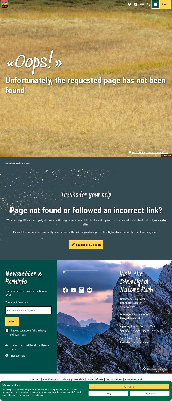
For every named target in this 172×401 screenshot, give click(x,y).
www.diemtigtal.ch (14, 163)
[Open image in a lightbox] (80, 276)
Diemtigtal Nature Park (157, 368)
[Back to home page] (4, 4)
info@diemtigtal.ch (131, 318)
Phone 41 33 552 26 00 (134, 314)
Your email (16, 302)
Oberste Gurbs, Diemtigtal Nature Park (150, 152)
